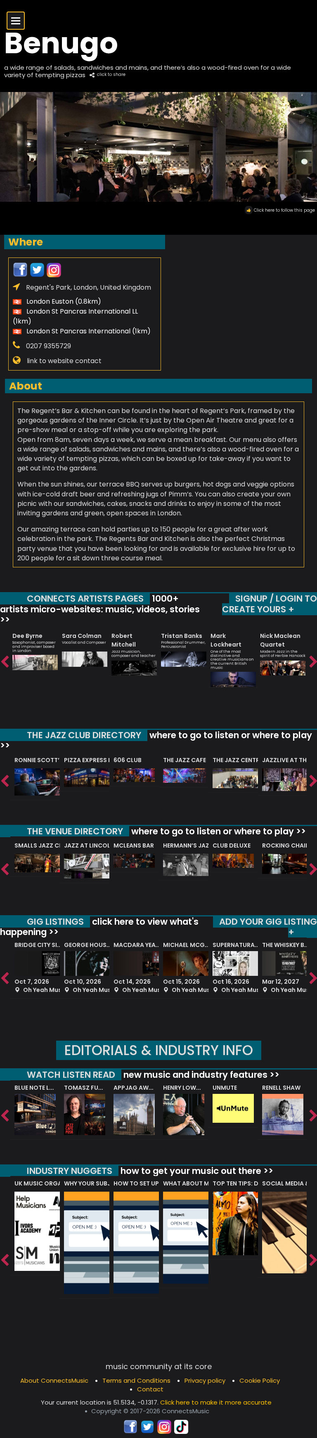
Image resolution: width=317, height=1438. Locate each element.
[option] (35, 648)
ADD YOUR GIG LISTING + (268, 927)
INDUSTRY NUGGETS (69, 1171)
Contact (150, 1389)
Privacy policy (205, 1380)
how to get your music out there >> (195, 1171)
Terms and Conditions (136, 1380)
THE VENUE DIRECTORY (75, 831)
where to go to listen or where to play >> (156, 740)
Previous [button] (4, 662)
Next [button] (313, 662)
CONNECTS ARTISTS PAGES (85, 598)
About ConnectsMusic (54, 1380)
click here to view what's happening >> (99, 927)
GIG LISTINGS (55, 922)
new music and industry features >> (200, 1075)
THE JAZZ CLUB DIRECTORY (84, 735)
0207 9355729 (48, 346)
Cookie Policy (259, 1380)
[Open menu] (16, 21)
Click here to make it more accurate (216, 1402)
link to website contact (64, 361)
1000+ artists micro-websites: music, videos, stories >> (100, 609)
